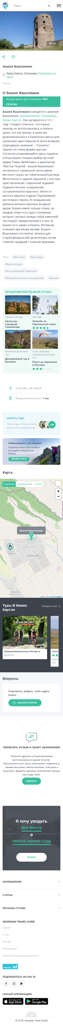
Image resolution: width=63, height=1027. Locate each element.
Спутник (38, 484)
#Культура (36, 256)
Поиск (31, 857)
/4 (54, 43)
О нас (6, 934)
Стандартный (8, 484)
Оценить (31, 781)
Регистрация (10, 948)
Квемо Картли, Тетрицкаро (31, 75)
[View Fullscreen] (58, 483)
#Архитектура (13, 263)
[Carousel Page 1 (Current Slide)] (29, 45)
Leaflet (42, 596)
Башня (6, 83)
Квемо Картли (12, 120)
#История (19, 256)
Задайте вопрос (27, 702)
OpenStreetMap (55, 596)
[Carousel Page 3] (32, 45)
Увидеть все (50, 605)
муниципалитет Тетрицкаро (38, 116)
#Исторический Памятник (21, 270)
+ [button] (58, 491)
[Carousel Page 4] (33, 45)
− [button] (58, 496)
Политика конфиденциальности (21, 955)
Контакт (7, 941)
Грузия (6, 927)
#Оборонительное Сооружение (24, 277)
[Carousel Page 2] (30, 45)
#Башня (53, 277)
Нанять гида (15, 418)
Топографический (24, 484)
